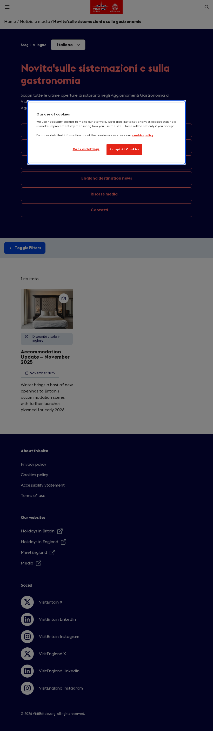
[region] (106, 132)
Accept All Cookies (124, 149)
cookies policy (142, 135)
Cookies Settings (86, 149)
